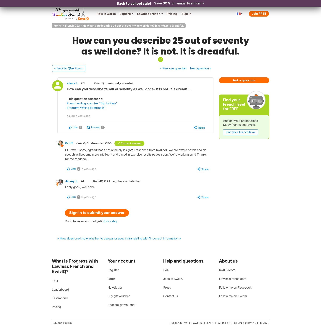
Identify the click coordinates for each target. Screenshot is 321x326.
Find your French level (240, 132)
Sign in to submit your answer (97, 212)
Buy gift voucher (119, 296)
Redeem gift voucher (121, 305)
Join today (110, 221)
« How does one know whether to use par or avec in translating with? (103, 238)
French (58, 25)
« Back (68, 68)
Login (111, 279)
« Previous (173, 68)
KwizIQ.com (227, 270)
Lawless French (148, 14)
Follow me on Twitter (233, 296)
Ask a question (244, 80)
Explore (125, 14)
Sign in (186, 14)
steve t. (72, 83)
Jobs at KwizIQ (173, 279)
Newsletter (115, 287)
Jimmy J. (71, 181)
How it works (106, 14)
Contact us (170, 296)
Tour (55, 281)
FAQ (166, 270)
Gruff (69, 143)
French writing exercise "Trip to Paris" (92, 103)
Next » (200, 68)
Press (167, 287)
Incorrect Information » (165, 238)
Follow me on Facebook (235, 287)
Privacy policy (62, 323)
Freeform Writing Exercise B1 (86, 108)
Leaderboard (60, 289)
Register (113, 270)
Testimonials (60, 298)
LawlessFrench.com (232, 279)
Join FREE (259, 13)
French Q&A (72, 25)
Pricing (172, 14)
